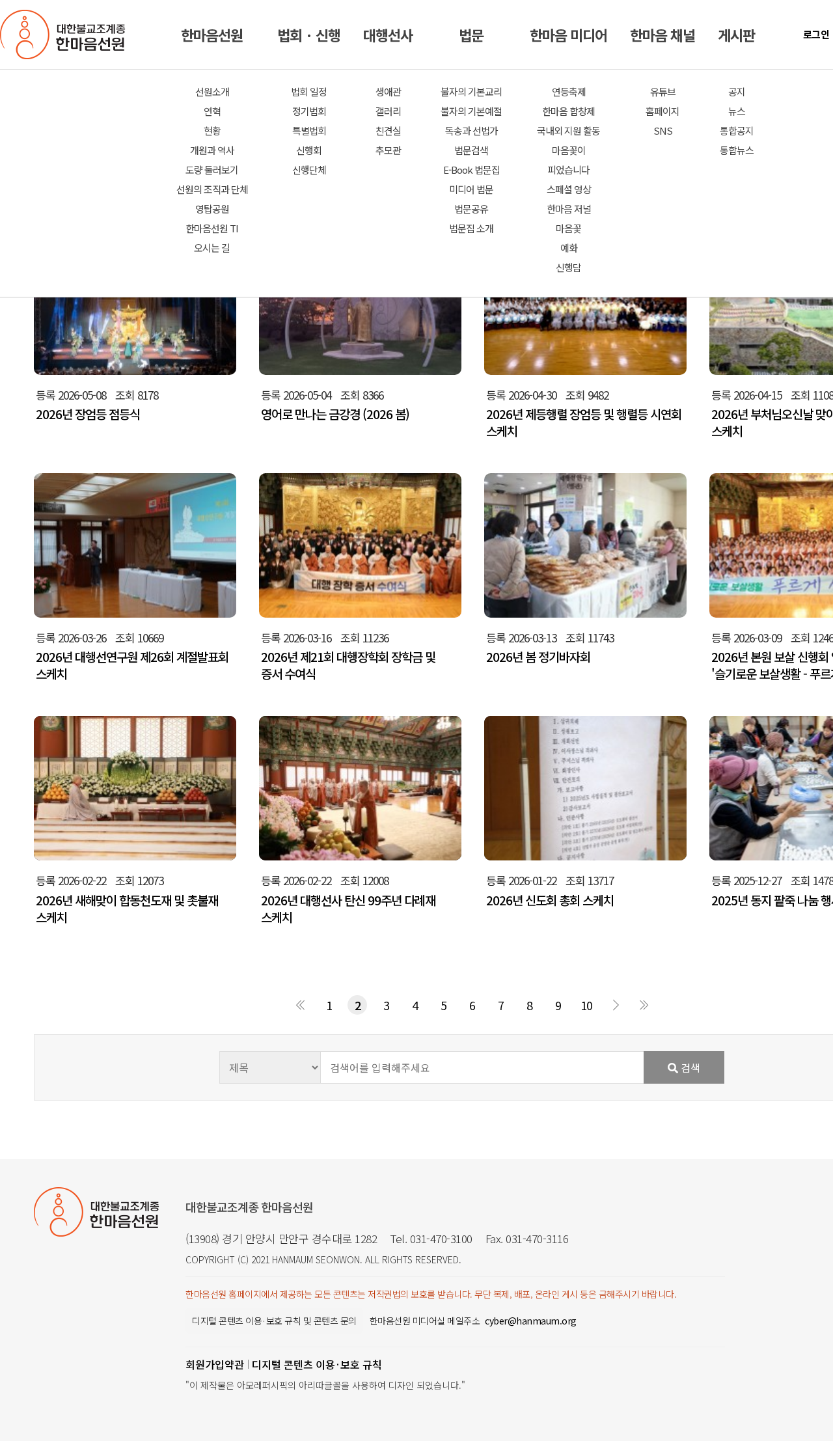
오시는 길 (212, 247)
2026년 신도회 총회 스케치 (550, 900)
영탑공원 (212, 208)
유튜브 (663, 91)
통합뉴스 (737, 150)
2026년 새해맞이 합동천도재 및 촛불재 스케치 (127, 909)
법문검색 (471, 150)
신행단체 (309, 169)
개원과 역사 (212, 150)
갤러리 (388, 111)
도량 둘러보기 (211, 169)
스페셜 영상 (569, 189)
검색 (689, 1067)
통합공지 (737, 130)
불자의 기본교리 (471, 91)
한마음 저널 (569, 208)
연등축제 (569, 91)
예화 (568, 247)
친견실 (388, 130)
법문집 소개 (471, 228)
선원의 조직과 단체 (212, 189)
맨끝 (643, 1005)
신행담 (568, 267)
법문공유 (471, 208)
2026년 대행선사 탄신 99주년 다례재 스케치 (348, 909)
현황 (212, 130)
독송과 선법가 (471, 130)
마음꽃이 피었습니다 (568, 159)
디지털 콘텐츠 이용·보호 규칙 (317, 1364)
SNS (662, 130)
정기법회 (309, 111)
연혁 (212, 111)
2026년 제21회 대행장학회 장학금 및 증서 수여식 (348, 665)
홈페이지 (662, 111)
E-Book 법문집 (471, 169)
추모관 (388, 150)
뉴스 (736, 111)
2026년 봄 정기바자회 (538, 656)
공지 (736, 91)
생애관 (388, 91)
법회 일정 (309, 91)
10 (586, 1004)
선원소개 (212, 91)
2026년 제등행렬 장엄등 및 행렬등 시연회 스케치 (583, 422)
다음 (615, 1005)
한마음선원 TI (211, 228)
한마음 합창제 (568, 111)
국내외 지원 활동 (568, 130)
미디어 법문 (471, 189)
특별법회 (309, 130)
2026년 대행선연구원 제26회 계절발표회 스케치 (132, 665)
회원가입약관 (214, 1364)
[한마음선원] (65, 34)
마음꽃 (568, 228)
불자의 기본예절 (471, 111)
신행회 (308, 150)
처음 (300, 1005)
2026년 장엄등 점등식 (88, 413)
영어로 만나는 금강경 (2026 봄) (335, 413)
